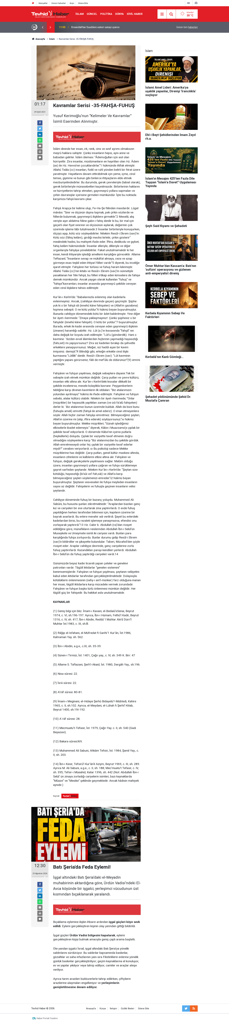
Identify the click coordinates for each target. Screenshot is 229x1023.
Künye (103, 1008)
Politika (106, 13)
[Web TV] (188, 3)
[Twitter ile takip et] (186, 1008)
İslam (80, 13)
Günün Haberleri (58, 3)
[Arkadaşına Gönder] (39, 145)
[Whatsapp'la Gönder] (39, 140)
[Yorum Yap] (39, 157)
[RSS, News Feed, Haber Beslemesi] (194, 1008)
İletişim (113, 1008)
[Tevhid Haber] (50, 13)
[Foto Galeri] (196, 3)
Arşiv (72, 3)
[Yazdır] (39, 151)
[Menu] (162, 14)
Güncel (92, 13)
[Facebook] (39, 122)
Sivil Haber (135, 13)
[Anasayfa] (33, 3)
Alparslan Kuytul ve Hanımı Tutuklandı (91, 27)
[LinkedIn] (39, 134)
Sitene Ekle (83, 3)
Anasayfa (91, 1008)
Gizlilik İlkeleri (127, 1008)
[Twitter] (39, 128)
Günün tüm (187, 27)
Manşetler (43, 3)
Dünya (119, 13)
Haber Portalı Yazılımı (47, 1018)
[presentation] (42, 27)
